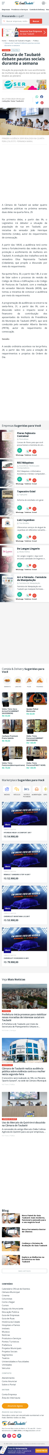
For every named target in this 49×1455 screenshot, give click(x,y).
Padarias (39, 687)
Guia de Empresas (10, 1315)
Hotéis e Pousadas (26, 795)
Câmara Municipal (11, 1292)
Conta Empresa (9, 1394)
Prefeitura (7, 1345)
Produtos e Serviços (19, 9)
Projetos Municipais (11, 1348)
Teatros (5, 1358)
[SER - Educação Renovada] (24, 85)
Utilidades (7, 1364)
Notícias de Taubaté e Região (20, 41)
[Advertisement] (24, 174)
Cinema (5, 1295)
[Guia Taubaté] (24, 3)
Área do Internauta (11, 1397)
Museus (6, 1331)
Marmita (7, 687)
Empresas (6, 9)
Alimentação (36, 795)
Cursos (5, 1305)
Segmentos (7, 1354)
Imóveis (7, 795)
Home (4, 41)
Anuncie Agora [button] (15, 1405)
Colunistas (7, 1298)
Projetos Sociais (9, 1351)
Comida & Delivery (37, 9)
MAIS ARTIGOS (24, 1271)
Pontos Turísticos (10, 1341)
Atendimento (8, 1377)
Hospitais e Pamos (11, 1325)
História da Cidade (11, 1321)
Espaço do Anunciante (12, 1308)
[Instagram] (9, 1436)
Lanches (18, 687)
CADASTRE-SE (41, 1450)
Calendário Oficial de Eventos (16, 1288)
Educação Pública (10, 1311)
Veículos (17, 795)
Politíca (35, 41)
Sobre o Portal (9, 1384)
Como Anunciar (9, 1381)
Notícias (6, 1335)
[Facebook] (4, 1436)
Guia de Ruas (8, 1318)
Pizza (29, 687)
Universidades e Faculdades (15, 1361)
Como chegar (8, 1301)
